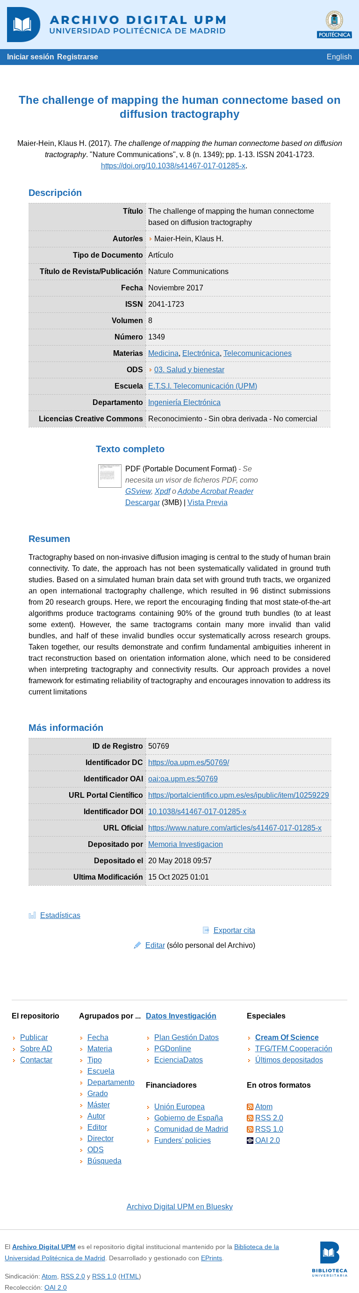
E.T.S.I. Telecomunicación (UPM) (202, 386)
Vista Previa (207, 502)
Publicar (34, 1037)
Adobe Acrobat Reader (215, 491)
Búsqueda (104, 1161)
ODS (95, 1150)
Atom (264, 1107)
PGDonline (172, 1049)
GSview (138, 491)
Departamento (111, 1082)
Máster (98, 1105)
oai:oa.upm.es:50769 (183, 779)
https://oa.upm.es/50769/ (188, 762)
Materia (99, 1049)
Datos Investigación (181, 1016)
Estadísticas (60, 915)
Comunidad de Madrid (191, 1129)
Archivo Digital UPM (44, 1246)
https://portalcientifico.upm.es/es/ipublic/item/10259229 (238, 795)
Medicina (163, 353)
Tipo (94, 1060)
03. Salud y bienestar (189, 370)
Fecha (97, 1037)
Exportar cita (234, 930)
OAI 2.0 (267, 1140)
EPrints (211, 1258)
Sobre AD (36, 1049)
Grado (97, 1094)
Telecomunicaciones (257, 353)
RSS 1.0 (269, 1129)
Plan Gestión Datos (186, 1037)
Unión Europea (179, 1107)
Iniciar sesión (30, 57)
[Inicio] (179, 24)
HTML (130, 1276)
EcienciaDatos (178, 1060)
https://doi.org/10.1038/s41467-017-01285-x (173, 166)
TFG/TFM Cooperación (293, 1049)
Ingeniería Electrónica (184, 402)
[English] (339, 57)
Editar (155, 945)
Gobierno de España (188, 1118)
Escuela (101, 1071)
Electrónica (201, 353)
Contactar (36, 1060)
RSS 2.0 (269, 1118)
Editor (97, 1127)
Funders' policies (182, 1140)
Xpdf (162, 491)
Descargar (142, 502)
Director (100, 1138)
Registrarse (77, 57)
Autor (96, 1116)
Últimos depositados (289, 1060)
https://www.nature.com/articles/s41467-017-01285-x (235, 828)
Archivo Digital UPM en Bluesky (180, 1207)
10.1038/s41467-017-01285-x (197, 812)
